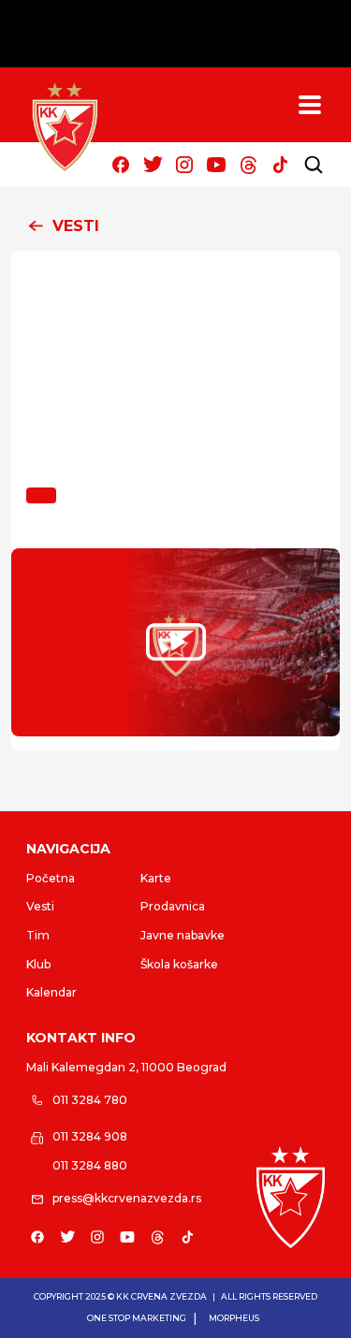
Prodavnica (172, 906)
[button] (175, 226)
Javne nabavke (182, 935)
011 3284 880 (89, 1165)
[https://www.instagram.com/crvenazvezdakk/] (184, 165)
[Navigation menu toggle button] (310, 105)
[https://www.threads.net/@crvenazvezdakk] (248, 165)
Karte (155, 878)
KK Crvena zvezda (161, 1296)
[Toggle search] (314, 165)
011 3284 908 (89, 1136)
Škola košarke (179, 964)
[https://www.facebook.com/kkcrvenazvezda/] (121, 165)
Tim (38, 935)
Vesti (40, 906)
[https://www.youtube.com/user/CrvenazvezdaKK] (216, 165)
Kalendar (51, 992)
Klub (38, 964)
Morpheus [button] (234, 1318)
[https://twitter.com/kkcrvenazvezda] (153, 165)
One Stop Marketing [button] (136, 1318)
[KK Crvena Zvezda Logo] (64, 127)
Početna (50, 878)
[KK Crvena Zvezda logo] (290, 1196)
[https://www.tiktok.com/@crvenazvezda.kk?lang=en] (280, 165)
